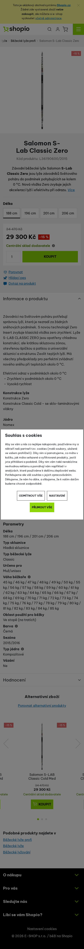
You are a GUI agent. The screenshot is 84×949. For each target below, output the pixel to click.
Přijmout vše (42, 507)
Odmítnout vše (31, 495)
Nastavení (57, 495)
